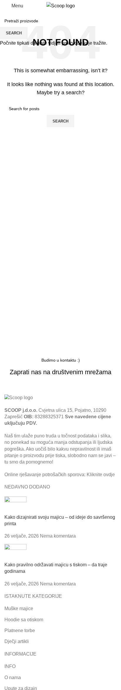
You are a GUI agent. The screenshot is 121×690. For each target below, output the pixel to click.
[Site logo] (60, 5)
